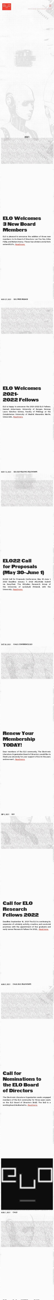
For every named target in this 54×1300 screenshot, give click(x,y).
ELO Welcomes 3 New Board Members (22, 224)
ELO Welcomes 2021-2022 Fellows (22, 394)
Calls (15, 644)
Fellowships (32, 472)
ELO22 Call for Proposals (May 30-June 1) (23, 567)
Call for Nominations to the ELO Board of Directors (22, 1082)
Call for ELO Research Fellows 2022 (21, 909)
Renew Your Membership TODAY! (19, 739)
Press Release (22, 299)
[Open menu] (50, 5)
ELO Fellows (22, 472)
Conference (24, 644)
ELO (15, 299)
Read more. (20, 244)
